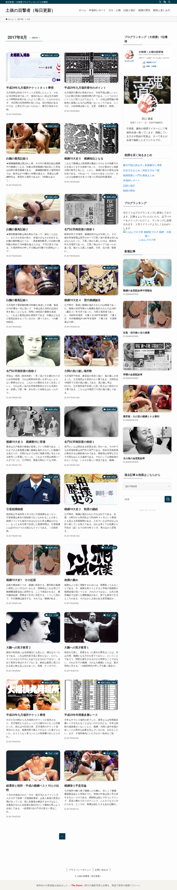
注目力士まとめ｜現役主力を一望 (141, 170)
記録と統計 (129, 185)
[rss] (164, 2)
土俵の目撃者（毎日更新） (30, 10)
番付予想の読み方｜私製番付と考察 (142, 165)
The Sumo (76, 885)
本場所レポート (131, 180)
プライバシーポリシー (80, 869)
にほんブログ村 (147, 239)
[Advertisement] (147, 534)
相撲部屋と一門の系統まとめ (139, 175)
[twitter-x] (160, 2)
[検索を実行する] (168, 499)
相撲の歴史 (129, 190)
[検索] (169, 2)
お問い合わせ (101, 869)
